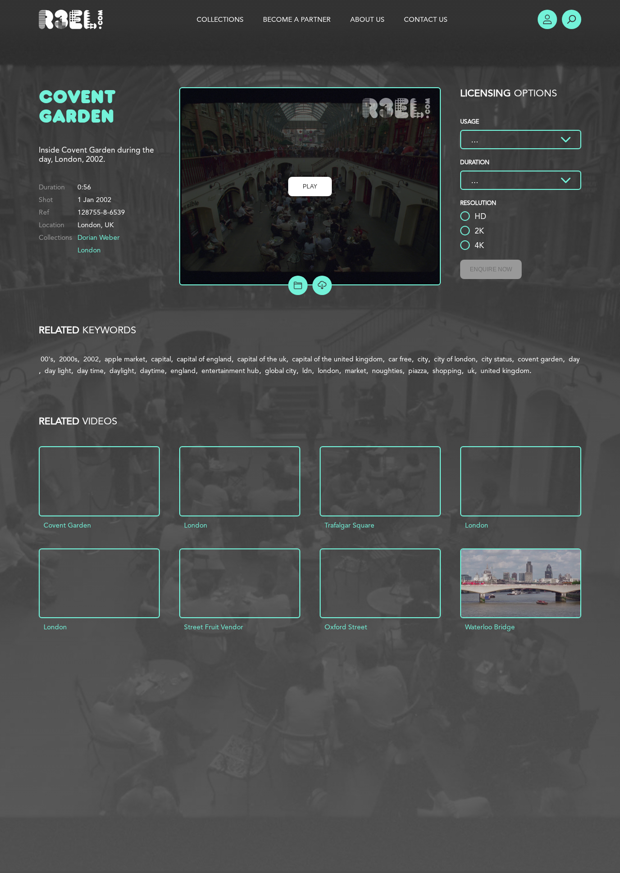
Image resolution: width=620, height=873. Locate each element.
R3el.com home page (73, 19)
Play (310, 186)
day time (90, 370)
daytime (152, 370)
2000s (68, 359)
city (423, 359)
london (328, 370)
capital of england (204, 359)
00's (47, 359)
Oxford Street (346, 627)
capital (161, 359)
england (183, 370)
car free (400, 359)
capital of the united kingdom (337, 359)
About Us (367, 19)
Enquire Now (491, 269)
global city (280, 370)
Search (571, 19)
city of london (455, 359)
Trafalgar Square (349, 525)
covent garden (540, 359)
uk (471, 370)
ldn (307, 370)
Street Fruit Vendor (213, 627)
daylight (121, 370)
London (89, 250)
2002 (91, 359)
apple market (125, 359)
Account (547, 19)
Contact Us (426, 19)
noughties (387, 370)
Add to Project (298, 285)
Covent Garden (67, 525)
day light (58, 370)
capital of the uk (261, 359)
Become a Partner (297, 19)
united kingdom (504, 370)
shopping (447, 370)
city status (496, 359)
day (574, 359)
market (355, 370)
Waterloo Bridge (490, 627)
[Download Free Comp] (322, 285)
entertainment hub (230, 370)
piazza (417, 370)
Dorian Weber (99, 237)
